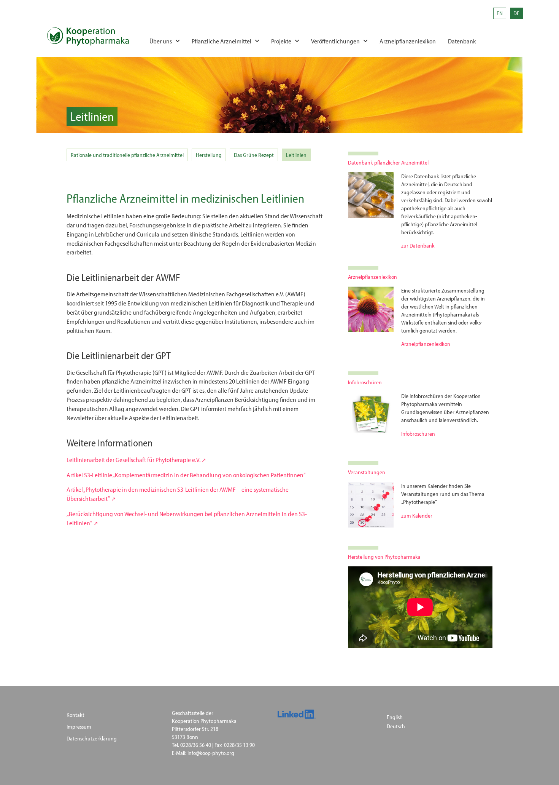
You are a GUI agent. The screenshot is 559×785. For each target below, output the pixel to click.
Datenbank (462, 41)
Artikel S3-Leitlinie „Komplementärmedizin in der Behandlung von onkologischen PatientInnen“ (186, 475)
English (395, 717)
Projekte (281, 41)
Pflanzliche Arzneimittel (221, 41)
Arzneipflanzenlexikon (408, 41)
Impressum (79, 726)
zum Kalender (416, 515)
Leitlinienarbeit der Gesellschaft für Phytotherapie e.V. (133, 460)
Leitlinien (296, 154)
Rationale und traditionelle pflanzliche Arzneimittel (127, 154)
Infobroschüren (418, 433)
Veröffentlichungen (335, 41)
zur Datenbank (418, 245)
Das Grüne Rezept (254, 154)
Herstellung (209, 154)
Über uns (160, 41)
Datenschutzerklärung (92, 738)
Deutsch (396, 726)
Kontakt (75, 714)
